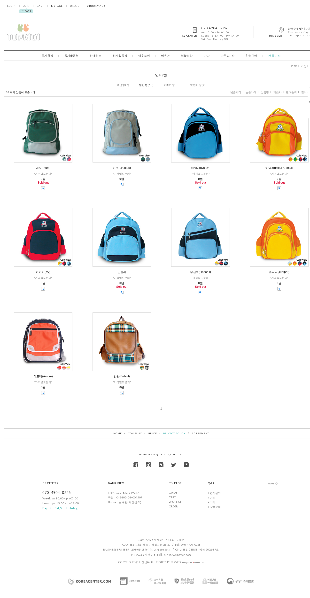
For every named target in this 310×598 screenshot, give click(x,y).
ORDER (74, 5)
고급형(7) (122, 84)
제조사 (277, 92)
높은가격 (251, 92)
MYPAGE (57, 5)
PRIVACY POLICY (174, 433)
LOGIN (11, 5)
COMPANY (135, 433)
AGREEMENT (200, 433)
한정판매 (251, 55)
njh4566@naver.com (177, 554)
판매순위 (291, 92)
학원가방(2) (198, 84)
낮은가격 (235, 92)
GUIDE (152, 433)
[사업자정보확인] (161, 549)
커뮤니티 (274, 55)
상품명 (265, 92)
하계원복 (95, 55)
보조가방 (169, 84)
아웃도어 (144, 55)
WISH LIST (175, 501)
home (294, 66)
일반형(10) (146, 84)
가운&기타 (227, 55)
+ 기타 (211, 497)
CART (40, 5)
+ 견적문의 (214, 493)
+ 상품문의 (214, 506)
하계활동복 (120, 55)
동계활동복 (71, 55)
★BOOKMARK (96, 5)
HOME (117, 433)
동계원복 (47, 55)
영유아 (165, 55)
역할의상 (187, 55)
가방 (206, 55)
